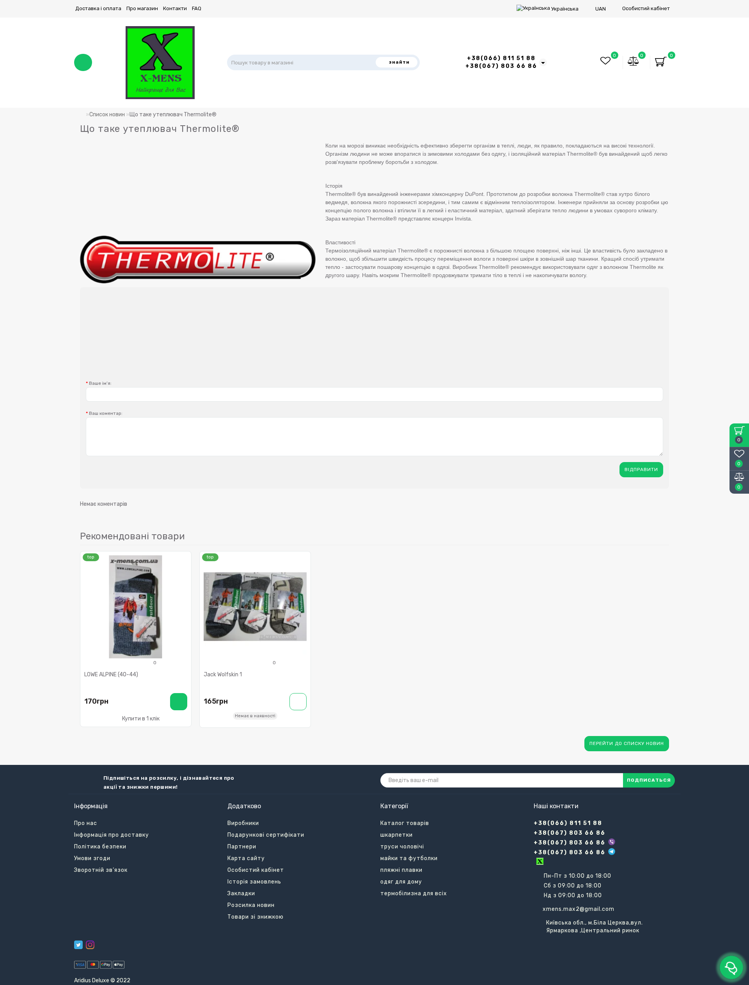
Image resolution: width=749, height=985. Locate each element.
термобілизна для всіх (413, 893)
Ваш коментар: (105, 413)
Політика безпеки (100, 846)
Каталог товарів (404, 823)
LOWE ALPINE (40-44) (111, 674)
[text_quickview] (182, 588)
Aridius (82, 980)
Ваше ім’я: (100, 383)
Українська (565, 9)
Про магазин (142, 8)
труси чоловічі (402, 846)
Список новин (107, 114)
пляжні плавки (401, 870)
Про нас (85, 823)
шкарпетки (396, 835)
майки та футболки (409, 858)
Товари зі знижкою (255, 917)
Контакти (175, 8)
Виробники (243, 823)
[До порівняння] (182, 574)
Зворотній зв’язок (101, 870)
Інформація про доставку (111, 835)
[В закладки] (182, 561)
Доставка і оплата (98, 8)
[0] (633, 62)
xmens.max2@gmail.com (578, 909)
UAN (600, 9)
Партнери (241, 846)
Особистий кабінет (646, 8)
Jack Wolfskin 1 (223, 674)
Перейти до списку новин (626, 743)
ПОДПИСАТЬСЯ (649, 780)
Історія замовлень (254, 881)
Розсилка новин (251, 905)
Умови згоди (92, 858)
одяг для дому (401, 881)
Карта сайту (246, 858)
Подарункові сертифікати (265, 835)
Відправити (641, 469)
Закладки (241, 893)
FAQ (196, 8)
